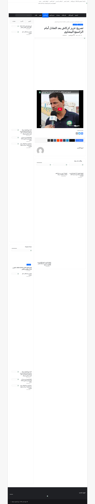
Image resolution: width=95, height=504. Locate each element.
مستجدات (58, 15)
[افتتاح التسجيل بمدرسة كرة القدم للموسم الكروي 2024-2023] (15, 139)
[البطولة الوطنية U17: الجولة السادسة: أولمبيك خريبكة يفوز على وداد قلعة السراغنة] (76, 168)
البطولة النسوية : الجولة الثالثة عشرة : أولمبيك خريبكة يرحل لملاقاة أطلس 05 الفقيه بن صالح (44, 263)
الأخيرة (21, 21)
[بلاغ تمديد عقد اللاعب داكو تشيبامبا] (15, 79)
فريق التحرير (71, 35)
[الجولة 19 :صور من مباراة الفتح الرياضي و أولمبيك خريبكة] (60, 168)
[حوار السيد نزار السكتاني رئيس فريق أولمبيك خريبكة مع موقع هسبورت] (15, 191)
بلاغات (36, 15)
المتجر (40, 15)
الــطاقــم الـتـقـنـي (59, 1)
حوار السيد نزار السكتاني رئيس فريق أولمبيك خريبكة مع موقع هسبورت (26, 145)
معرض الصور (51, 15)
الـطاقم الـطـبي (45, 1)
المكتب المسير (66, 1)
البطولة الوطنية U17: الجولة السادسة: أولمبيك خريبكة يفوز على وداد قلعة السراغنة (76, 174)
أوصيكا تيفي (45, 15)
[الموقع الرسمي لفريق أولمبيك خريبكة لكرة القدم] (47, 8)
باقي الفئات (64, 15)
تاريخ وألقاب (73, 1)
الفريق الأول (71, 15)
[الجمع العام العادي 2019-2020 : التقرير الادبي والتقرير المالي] (15, 27)
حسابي (40, 1)
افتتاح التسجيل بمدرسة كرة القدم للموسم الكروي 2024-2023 (26, 139)
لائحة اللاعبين (52, 1)
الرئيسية (76, 15)
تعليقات (13, 21)
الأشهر (29, 21)
